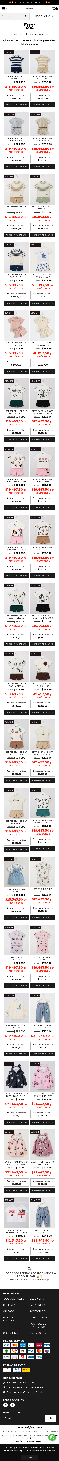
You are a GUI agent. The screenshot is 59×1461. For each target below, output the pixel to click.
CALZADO (9, 1311)
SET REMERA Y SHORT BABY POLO (16, 77)
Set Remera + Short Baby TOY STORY (16, 753)
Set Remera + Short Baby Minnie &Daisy (16, 548)
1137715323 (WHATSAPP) (20, 1382)
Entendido (29, 1457)
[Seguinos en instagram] (5, 1405)
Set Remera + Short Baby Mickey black (42, 616)
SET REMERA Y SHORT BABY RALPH (16, 207)
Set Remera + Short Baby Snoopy (16, 412)
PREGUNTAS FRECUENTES (11, 1319)
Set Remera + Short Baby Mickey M (42, 548)
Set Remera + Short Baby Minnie (42, 480)
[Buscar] (25, 16)
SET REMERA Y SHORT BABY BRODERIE (16, 344)
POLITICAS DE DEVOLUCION (38, 1325)
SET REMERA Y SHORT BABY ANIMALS (42, 276)
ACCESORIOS (37, 1311)
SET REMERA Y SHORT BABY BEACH (42, 77)
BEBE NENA (37, 1298)
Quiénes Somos (38, 1333)
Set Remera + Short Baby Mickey (16, 822)
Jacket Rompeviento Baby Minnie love (42, 1094)
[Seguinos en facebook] (12, 1405)
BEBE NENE (10, 1305)
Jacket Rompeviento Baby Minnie (42, 1163)
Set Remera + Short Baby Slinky (42, 685)
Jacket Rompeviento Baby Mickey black (16, 1094)
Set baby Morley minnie (16, 958)
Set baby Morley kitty (43, 958)
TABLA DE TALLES (13, 1298)
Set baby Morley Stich (43, 890)
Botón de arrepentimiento (29, 1441)
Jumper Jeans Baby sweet (16, 890)
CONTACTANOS (38, 1317)
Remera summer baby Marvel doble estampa (16, 1231)
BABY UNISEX (37, 1305)
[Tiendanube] (29, 1428)
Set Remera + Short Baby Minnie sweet (16, 480)
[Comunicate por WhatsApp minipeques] (52, 1437)
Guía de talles (10, 1333)
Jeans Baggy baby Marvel (42, 1231)
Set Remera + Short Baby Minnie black (42, 412)
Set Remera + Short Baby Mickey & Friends (16, 616)
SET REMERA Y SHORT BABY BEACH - (16, 139)
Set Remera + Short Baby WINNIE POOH (42, 753)
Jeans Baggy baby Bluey (42, 1026)
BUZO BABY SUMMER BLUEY (16, 1026)
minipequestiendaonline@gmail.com (27, 1387)
